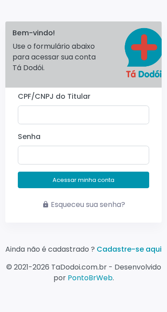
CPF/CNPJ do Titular (54, 96)
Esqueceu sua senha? (88, 204)
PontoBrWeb (90, 278)
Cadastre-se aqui (129, 249)
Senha (29, 136)
